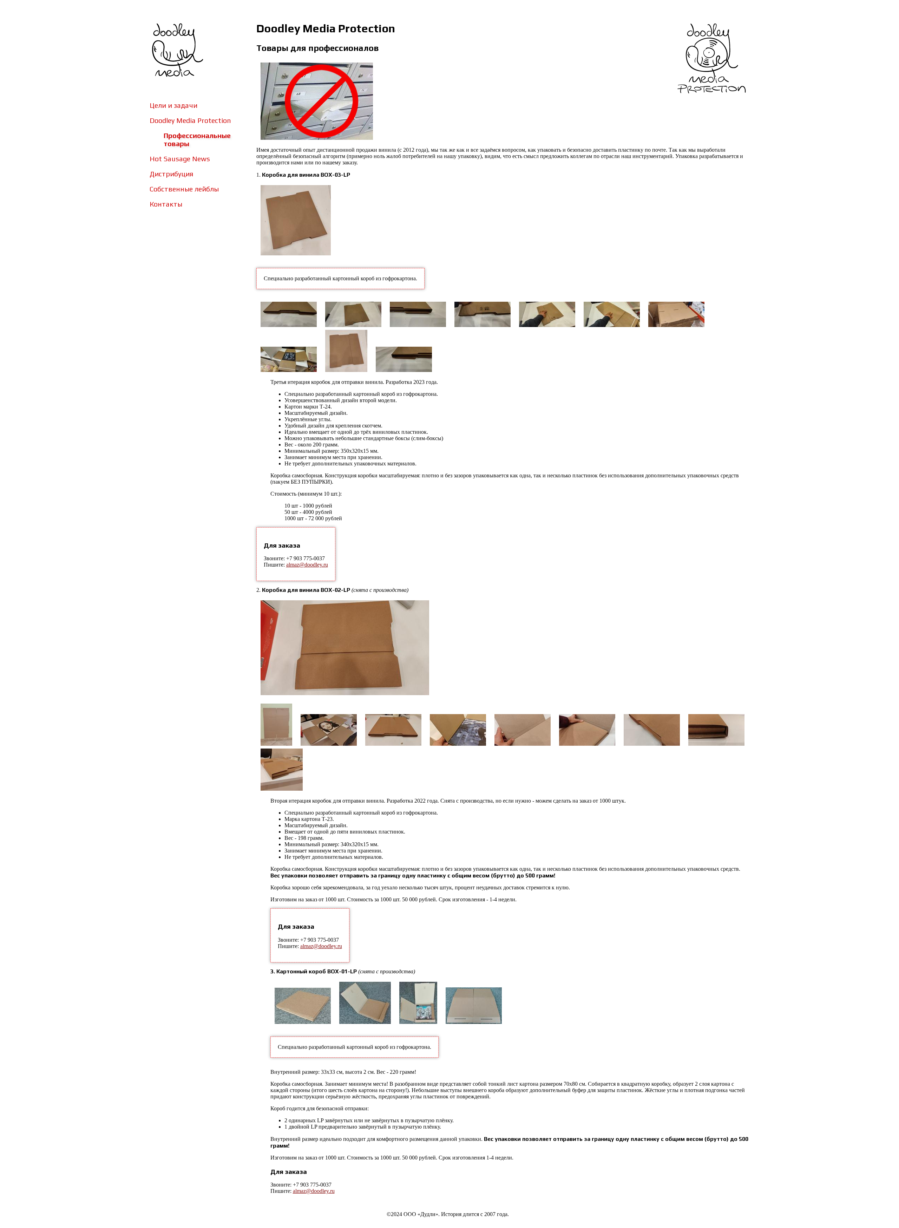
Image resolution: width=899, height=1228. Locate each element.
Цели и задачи (173, 105)
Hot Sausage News (180, 159)
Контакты (166, 204)
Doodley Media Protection (190, 120)
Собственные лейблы (184, 189)
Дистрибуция (171, 174)
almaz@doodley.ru (307, 565)
